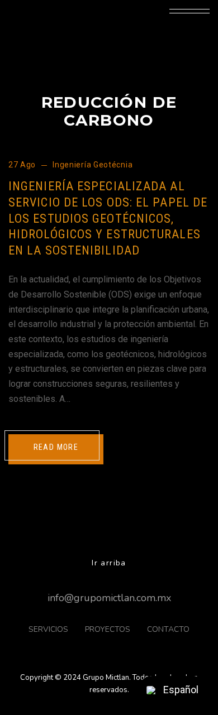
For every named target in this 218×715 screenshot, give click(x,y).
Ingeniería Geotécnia (92, 164)
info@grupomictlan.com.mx (109, 597)
